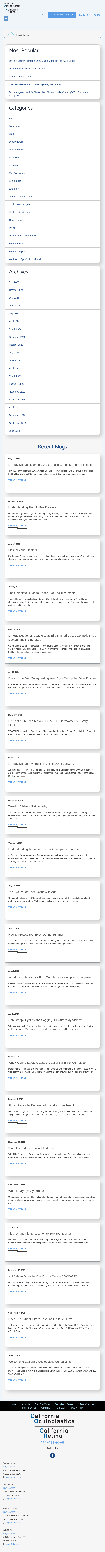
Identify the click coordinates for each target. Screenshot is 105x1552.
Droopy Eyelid (16, 141)
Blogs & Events (29, 1408)
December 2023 (17, 337)
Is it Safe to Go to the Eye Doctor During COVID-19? (42, 1276)
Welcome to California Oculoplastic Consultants (39, 1361)
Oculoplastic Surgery (19, 212)
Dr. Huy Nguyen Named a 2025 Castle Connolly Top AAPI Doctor (42, 61)
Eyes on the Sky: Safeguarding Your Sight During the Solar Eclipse (52, 678)
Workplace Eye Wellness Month (25, 259)
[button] (6, 18)
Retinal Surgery (17, 251)
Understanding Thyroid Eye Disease (27, 68)
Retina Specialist (17, 243)
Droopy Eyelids (17, 149)
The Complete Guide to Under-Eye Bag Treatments (35, 84)
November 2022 (17, 391)
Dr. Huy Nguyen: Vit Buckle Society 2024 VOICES (41, 763)
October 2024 (16, 290)
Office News (15, 220)
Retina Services (87, 1404)
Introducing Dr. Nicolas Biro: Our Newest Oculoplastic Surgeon (49, 977)
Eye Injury (14, 188)
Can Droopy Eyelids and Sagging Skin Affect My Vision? (45, 1020)
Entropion (14, 165)
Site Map (61, 1408)
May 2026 (14, 282)
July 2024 (14, 298)
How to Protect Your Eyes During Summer (35, 934)
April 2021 (14, 407)
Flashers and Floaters (20, 76)
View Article (17, 480)
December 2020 (17, 415)
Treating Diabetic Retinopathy (27, 806)
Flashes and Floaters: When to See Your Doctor (39, 1233)
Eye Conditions (17, 173)
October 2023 (16, 345)
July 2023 (14, 352)
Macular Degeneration (20, 196)
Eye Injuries (15, 181)
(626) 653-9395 (9, 1467)
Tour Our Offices (42, 1404)
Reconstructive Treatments (22, 235)
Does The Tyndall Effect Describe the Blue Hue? (40, 1319)
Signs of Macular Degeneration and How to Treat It (41, 1105)
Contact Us (46, 1408)
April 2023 (14, 368)
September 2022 (17, 399)
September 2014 (17, 423)
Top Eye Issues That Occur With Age (32, 892)
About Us (26, 1404)
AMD (11, 118)
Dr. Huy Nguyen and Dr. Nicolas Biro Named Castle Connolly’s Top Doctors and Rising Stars (49, 94)
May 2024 (14, 313)
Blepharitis (14, 126)
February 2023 (16, 384)
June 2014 (14, 431)
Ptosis (12, 228)
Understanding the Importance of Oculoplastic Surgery (44, 849)
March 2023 (15, 376)
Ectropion (14, 157)
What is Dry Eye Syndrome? (27, 1191)
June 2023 (14, 360)
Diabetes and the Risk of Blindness (31, 1148)
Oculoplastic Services (65, 1404)
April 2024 (14, 321)
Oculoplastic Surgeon (20, 204)
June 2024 (14, 305)
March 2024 (15, 329)
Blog (11, 134)
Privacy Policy (76, 1408)
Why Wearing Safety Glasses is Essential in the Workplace (47, 1062)
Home (13, 1404)
